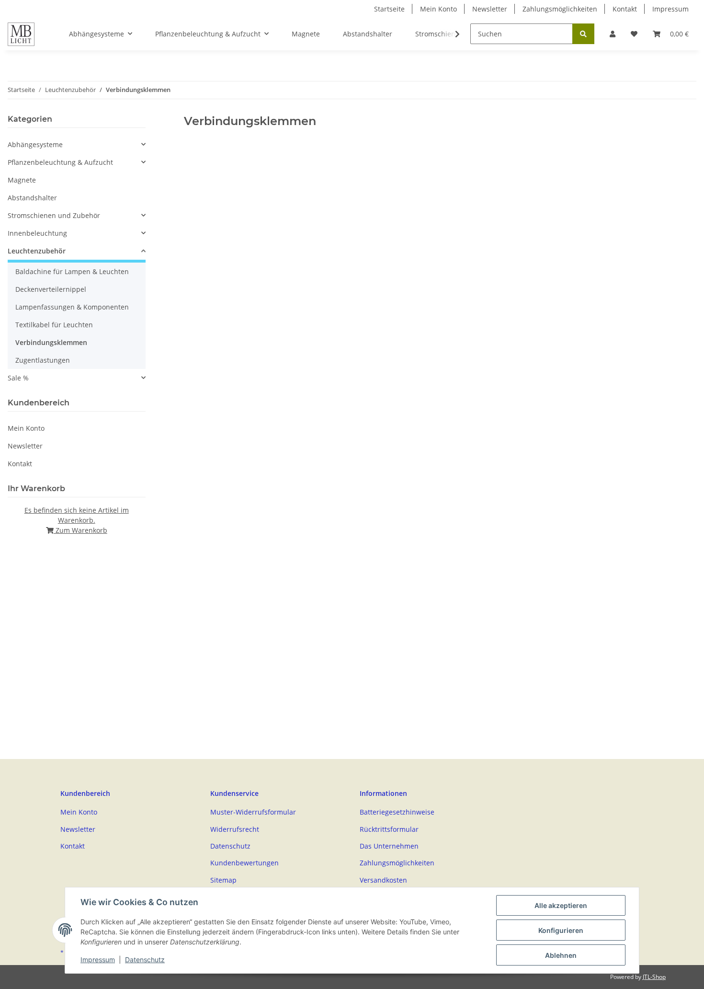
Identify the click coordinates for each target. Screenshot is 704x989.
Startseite (389, 8)
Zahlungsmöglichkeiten (559, 8)
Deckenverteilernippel (50, 289)
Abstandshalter (32, 197)
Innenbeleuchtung (37, 233)
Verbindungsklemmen (51, 342)
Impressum (670, 8)
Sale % (18, 377)
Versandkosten (383, 880)
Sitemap (223, 880)
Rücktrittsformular (389, 829)
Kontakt (625, 8)
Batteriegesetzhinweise (397, 811)
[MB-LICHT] (21, 34)
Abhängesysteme (35, 144)
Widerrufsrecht (234, 829)
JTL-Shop (654, 977)
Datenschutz (230, 846)
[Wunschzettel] (634, 33)
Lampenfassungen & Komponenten (72, 306)
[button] (612, 33)
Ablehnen (561, 955)
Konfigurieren (560, 930)
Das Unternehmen (389, 846)
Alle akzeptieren (560, 905)
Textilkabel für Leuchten (54, 324)
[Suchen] (583, 33)
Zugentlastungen (42, 360)
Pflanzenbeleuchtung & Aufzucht (60, 162)
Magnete (22, 179)
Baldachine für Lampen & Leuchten (72, 271)
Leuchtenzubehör (37, 250)
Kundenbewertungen (244, 862)
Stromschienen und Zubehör (54, 215)
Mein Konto (438, 8)
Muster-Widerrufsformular (253, 811)
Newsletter (489, 8)
